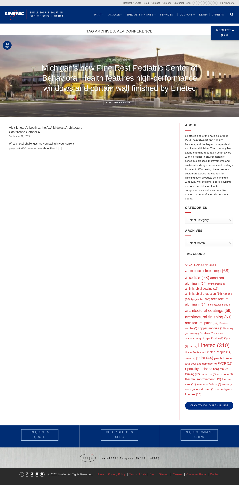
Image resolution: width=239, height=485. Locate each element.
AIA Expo (211, 265)
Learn (203, 14)
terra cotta (225, 374)
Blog (146, 2)
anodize (197, 277)
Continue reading (119, 102)
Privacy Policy (116, 474)
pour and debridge (204, 363)
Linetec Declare (194, 352)
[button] (228, 3)
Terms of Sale (137, 474)
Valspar (215, 384)
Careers (166, 2)
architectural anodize (220, 304)
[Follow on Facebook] (195, 3)
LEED (193, 346)
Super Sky (208, 374)
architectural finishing (208, 317)
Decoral (194, 333)
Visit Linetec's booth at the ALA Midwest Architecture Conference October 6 (45, 130)
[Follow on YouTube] (215, 3)
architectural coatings (208, 310)
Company (186, 14)
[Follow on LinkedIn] (210, 3)
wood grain (206, 389)
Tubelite (202, 384)
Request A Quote (132, 2)
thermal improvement (203, 379)
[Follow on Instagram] (200, 3)
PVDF (225, 363)
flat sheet (206, 333)
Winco (190, 389)
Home (100, 474)
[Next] (229, 76)
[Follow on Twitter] (205, 3)
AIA (200, 265)
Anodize (114, 14)
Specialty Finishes (140, 14)
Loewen (190, 358)
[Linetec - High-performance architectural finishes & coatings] (34, 14)
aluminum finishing (207, 270)
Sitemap (164, 474)
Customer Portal (182, 2)
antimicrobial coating (201, 288)
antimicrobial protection (203, 293)
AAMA (190, 265)
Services (166, 14)
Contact (155, 2)
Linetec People (218, 352)
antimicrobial (216, 283)
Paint (98, 14)
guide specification (211, 338)
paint (204, 358)
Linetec (214, 345)
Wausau (227, 384)
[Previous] (9, 76)
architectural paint (201, 323)
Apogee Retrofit (200, 299)
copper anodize (212, 328)
